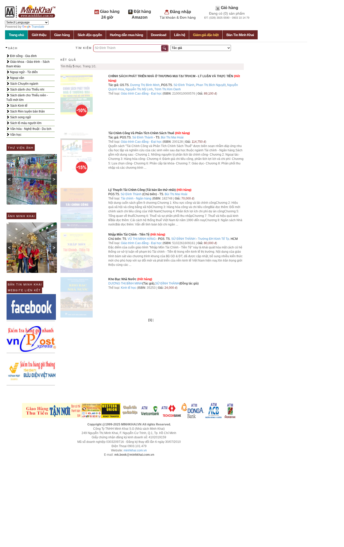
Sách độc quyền (90, 35)
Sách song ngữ (20, 117)
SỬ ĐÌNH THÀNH (183, 239)
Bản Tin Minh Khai (240, 35)
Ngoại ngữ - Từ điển (23, 72)
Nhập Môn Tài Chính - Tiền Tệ (129, 234)
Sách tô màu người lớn (25, 123)
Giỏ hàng (229, 8)
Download (158, 35)
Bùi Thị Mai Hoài (172, 137)
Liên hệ (179, 35)
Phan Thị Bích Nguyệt (211, 85)
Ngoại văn (16, 78)
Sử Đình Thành (184, 85)
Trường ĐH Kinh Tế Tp (213, 239)
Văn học (15, 134)
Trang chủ (16, 35)
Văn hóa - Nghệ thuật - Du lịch (30, 129)
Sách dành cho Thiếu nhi (26, 89)
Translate (37, 26)
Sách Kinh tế (18, 105)
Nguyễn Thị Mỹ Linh (139, 89)
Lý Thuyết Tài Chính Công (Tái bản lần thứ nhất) (142, 190)
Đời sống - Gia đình (23, 56)
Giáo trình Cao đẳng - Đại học (141, 93)
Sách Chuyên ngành (23, 83)
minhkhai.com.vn (135, 450)
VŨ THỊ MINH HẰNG (142, 239)
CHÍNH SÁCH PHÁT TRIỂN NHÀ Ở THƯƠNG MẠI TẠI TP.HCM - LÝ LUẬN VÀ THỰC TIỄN (170, 76)
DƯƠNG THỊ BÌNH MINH (125, 283)
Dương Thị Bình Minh (145, 85)
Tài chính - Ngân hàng (136, 198)
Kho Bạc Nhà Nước (122, 279)
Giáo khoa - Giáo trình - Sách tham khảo (28, 64)
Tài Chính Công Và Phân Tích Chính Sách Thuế (141, 133)
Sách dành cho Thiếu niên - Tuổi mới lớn (27, 98)
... (145, 167)
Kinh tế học (128, 288)
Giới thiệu (39, 35)
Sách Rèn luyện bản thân (27, 111)
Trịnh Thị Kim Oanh (167, 89)
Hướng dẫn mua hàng (126, 35)
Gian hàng (62, 35)
